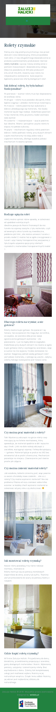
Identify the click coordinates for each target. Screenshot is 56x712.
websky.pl (34, 695)
